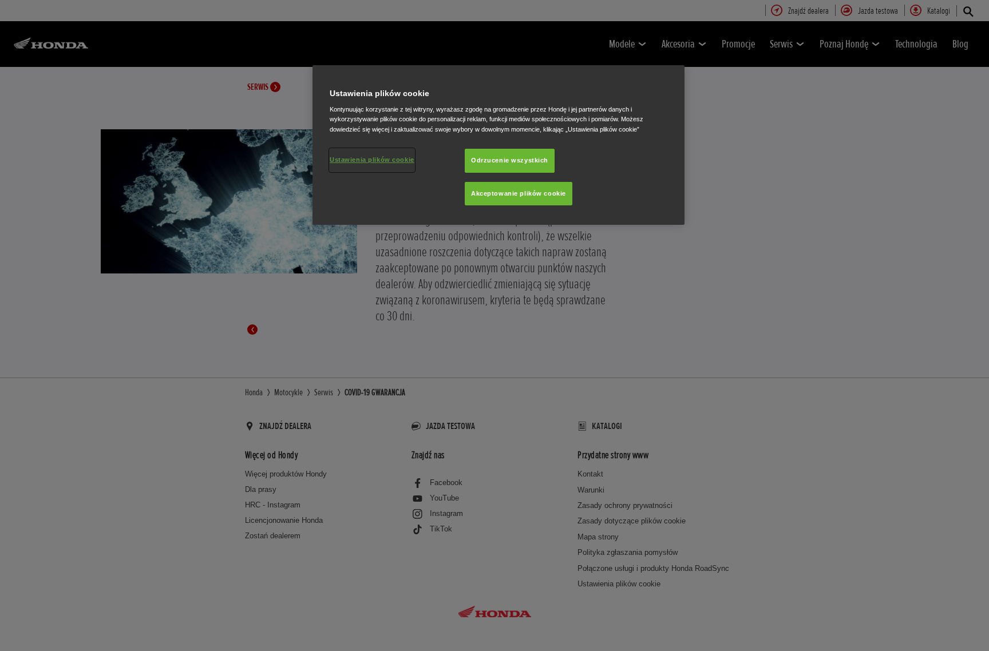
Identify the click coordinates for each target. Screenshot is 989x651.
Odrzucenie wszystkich (509, 160)
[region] (498, 145)
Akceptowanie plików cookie (518, 193)
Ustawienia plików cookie (372, 159)
